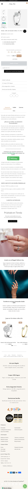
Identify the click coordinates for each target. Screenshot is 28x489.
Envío (14, 111)
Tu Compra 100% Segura (7, 83)
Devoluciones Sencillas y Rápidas (9, 89)
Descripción (7, 107)
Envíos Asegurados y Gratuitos (8, 86)
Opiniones (21, 107)
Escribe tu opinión (5, 37)
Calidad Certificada (6, 80)
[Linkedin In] (19, 484)
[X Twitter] (14, 95)
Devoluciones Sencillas (14, 398)
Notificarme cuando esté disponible (14, 71)
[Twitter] (5, 484)
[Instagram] (12, 484)
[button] (21, 4)
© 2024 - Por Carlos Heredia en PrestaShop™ (14, 481)
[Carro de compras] (26, 4)
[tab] (14, 80)
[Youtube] (16, 484)
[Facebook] (11, 95)
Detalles (14, 107)
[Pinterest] (17, 95)
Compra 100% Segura (14, 375)
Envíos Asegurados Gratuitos (14, 387)
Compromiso (19, 355)
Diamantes (14, 355)
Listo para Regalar (14, 363)
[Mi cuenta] (24, 4)
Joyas (9, 355)
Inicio (6, 355)
